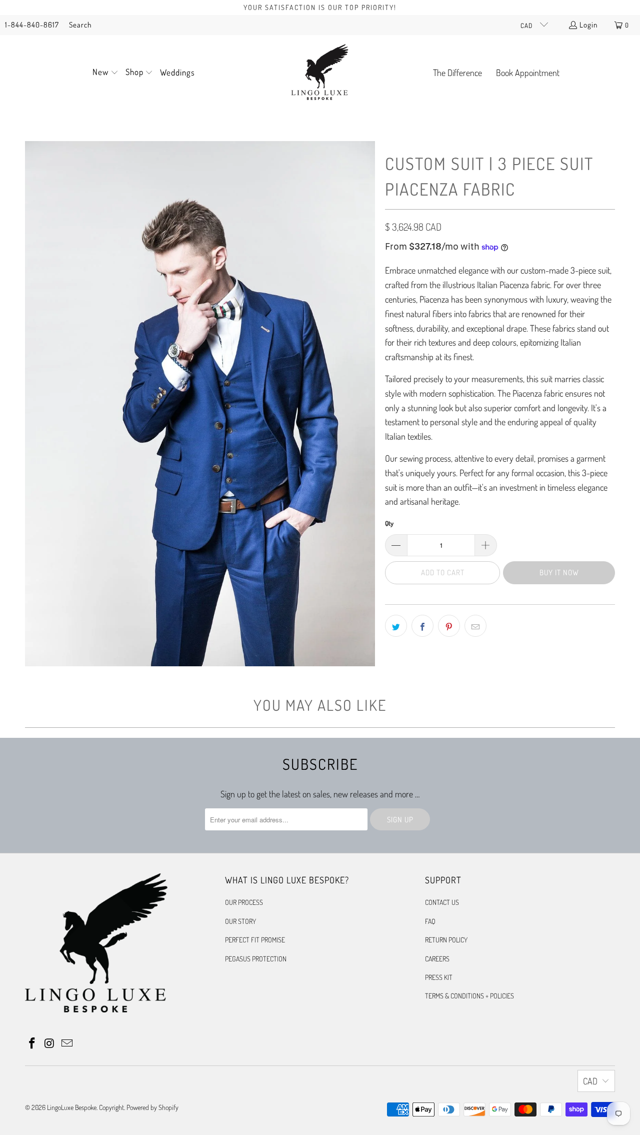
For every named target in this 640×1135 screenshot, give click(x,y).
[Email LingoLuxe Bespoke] (67, 1043)
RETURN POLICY (446, 939)
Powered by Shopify (152, 1107)
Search (80, 25)
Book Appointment (528, 72)
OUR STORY (240, 921)
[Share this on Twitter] (396, 626)
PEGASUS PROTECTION (255, 958)
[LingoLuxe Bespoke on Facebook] (32, 1043)
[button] (105, 73)
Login (589, 25)
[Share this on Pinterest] (449, 626)
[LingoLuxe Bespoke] (320, 73)
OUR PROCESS (244, 902)
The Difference (457, 72)
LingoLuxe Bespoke (71, 1107)
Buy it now (559, 572)
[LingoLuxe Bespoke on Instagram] (50, 1043)
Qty (389, 523)
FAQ (430, 921)
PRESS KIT (438, 977)
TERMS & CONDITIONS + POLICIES (469, 995)
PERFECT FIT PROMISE (255, 939)
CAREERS (437, 958)
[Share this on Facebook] (423, 626)
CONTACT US (442, 902)
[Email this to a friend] (475, 626)
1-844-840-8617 (32, 25)
